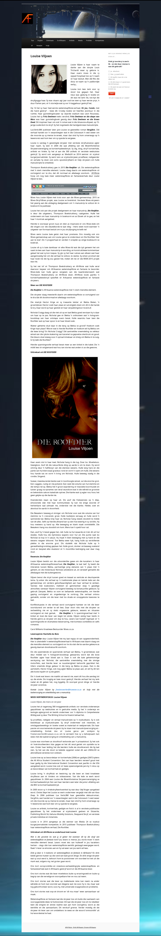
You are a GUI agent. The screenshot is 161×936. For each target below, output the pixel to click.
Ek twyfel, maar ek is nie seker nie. (117, 78)
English (40, 40)
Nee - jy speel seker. (117, 74)
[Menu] (150, 97)
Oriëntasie (50, 40)
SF (32, 45)
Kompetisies (99, 40)
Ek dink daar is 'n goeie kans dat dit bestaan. (119, 83)
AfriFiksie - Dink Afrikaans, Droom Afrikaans (80, 927)
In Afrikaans (61, 40)
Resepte (39, 45)
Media (80, 40)
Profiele (89, 40)
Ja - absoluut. (115, 71)
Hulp (47, 45)
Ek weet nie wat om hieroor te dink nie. (119, 88)
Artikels (71, 40)
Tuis (32, 40)
